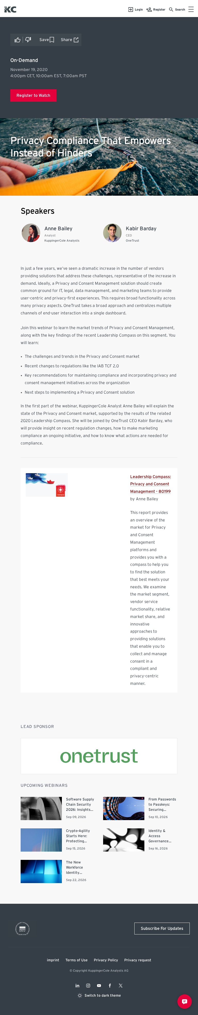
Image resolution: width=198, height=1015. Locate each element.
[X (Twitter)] (120, 985)
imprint (53, 960)
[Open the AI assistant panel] (184, 1001)
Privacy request (137, 960)
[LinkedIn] (77, 985)
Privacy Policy (106, 960)
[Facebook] (110, 985)
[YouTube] (99, 985)
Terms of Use (76, 960)
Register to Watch (33, 95)
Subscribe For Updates (162, 928)
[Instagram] (88, 985)
